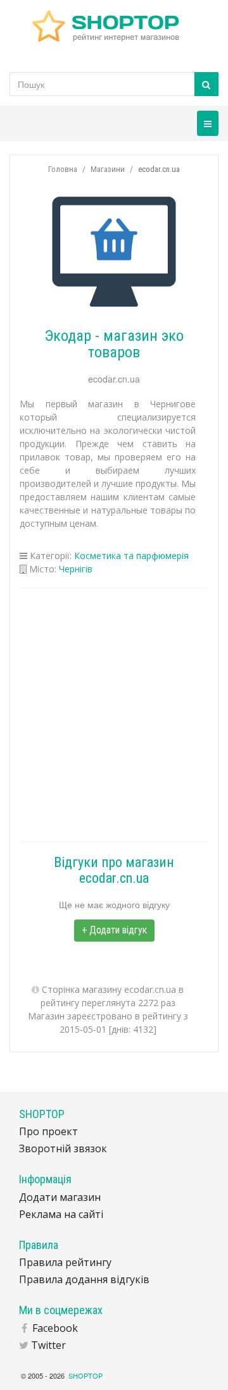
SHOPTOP (85, 1375)
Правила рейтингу (65, 1262)
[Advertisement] (114, 715)
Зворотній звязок (63, 1148)
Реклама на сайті (61, 1214)
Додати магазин (60, 1197)
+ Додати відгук (114, 930)
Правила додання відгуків (84, 1279)
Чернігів (75, 569)
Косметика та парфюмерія (131, 556)
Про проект (48, 1131)
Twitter (48, 1345)
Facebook (55, 1328)
